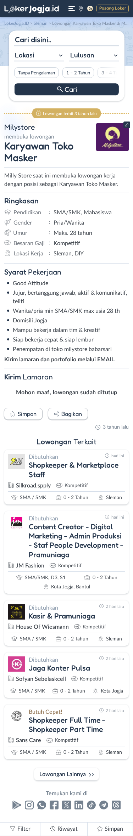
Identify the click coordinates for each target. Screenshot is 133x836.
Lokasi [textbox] (24, 55)
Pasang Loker (112, 8)
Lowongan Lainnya (62, 774)
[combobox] (39, 55)
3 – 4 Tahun (113, 73)
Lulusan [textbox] (82, 55)
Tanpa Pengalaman (36, 73)
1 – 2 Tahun (78, 73)
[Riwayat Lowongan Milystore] (112, 149)
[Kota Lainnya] (81, 8)
